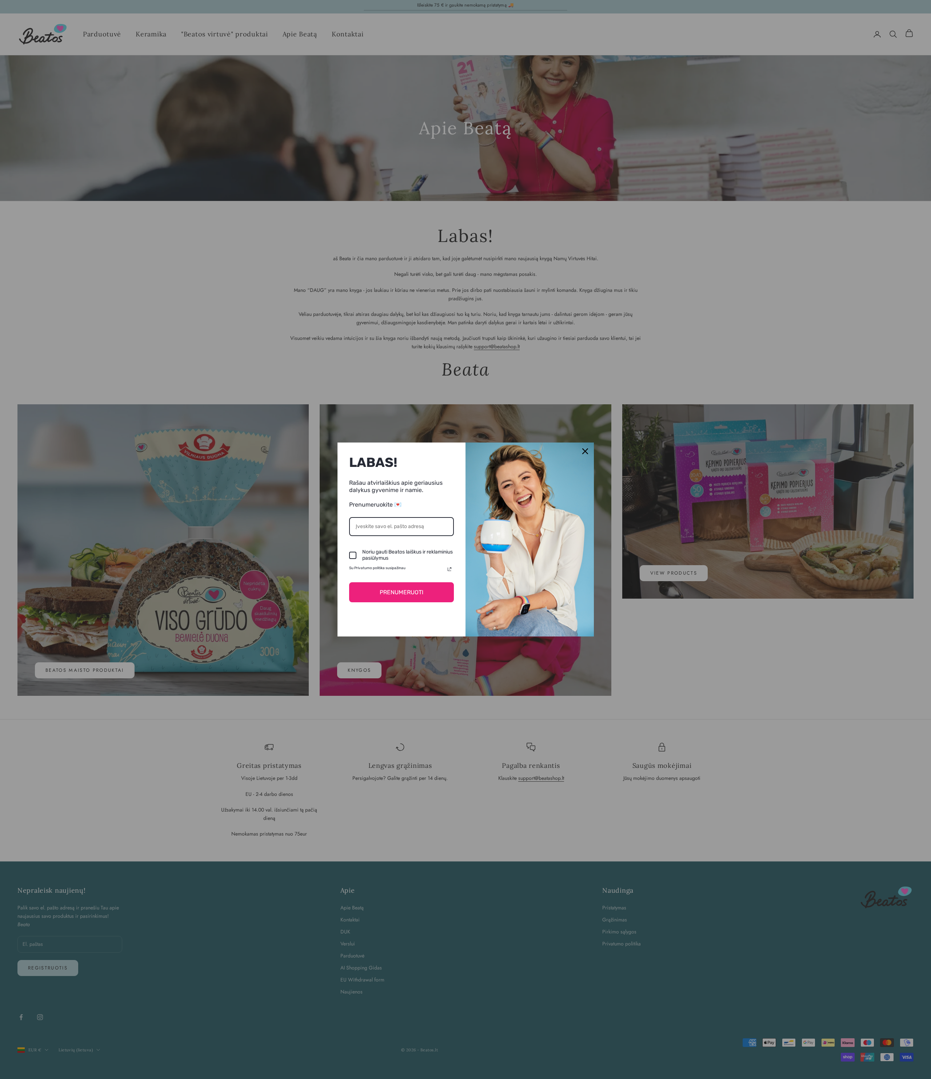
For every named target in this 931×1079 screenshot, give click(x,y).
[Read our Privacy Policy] (449, 569)
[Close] (585, 451)
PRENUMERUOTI (401, 592)
